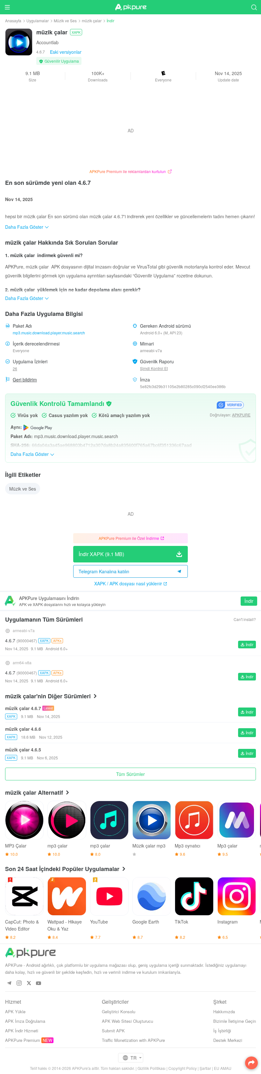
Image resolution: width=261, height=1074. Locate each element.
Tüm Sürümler (130, 774)
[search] (254, 7)
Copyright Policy (182, 1068)
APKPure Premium (22, 1040)
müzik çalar (92, 20)
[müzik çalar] (18, 41)
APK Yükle (15, 1011)
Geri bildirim (25, 379)
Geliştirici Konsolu (118, 1011)
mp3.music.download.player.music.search (49, 332)
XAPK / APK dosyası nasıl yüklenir (128, 583)
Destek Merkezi (227, 1040)
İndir (248, 601)
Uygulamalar (37, 20)
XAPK (76, 32)
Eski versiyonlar (65, 52)
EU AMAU (222, 1068)
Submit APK (113, 1031)
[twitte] (29, 983)
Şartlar (205, 1068)
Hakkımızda (224, 1011)
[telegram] (9, 983)
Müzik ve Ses (65, 20)
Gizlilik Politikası (152, 1068)
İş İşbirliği (222, 1031)
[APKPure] (130, 7)
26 (15, 368)
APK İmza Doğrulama (25, 1021)
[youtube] (39, 983)
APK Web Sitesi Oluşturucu (127, 1021)
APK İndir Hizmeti (21, 1031)
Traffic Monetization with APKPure (133, 1040)
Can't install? (245, 619)
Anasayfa (13, 20)
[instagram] (19, 983)
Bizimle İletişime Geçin (234, 1021)
